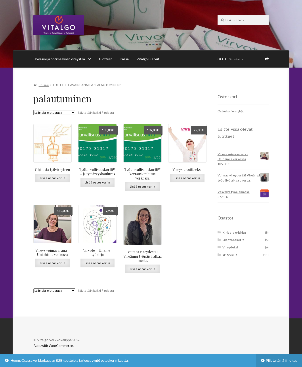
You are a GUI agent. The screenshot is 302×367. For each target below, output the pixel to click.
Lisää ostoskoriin (52, 178)
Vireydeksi (230, 247)
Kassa (124, 59)
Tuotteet (105, 59)
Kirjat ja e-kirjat (234, 232)
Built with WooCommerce (53, 345)
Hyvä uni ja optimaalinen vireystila (59, 59)
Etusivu (44, 85)
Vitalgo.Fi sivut (147, 59)
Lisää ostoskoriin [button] (97, 182)
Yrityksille (229, 255)
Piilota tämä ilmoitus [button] (281, 360)
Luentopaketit (233, 240)
